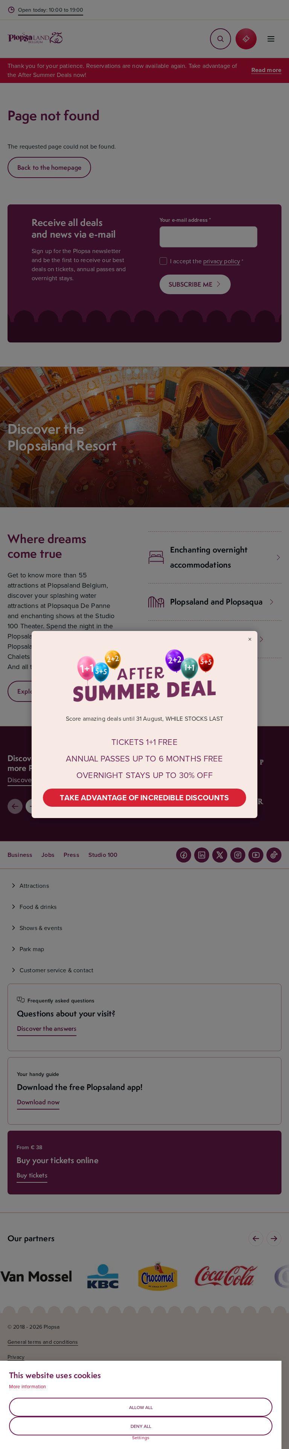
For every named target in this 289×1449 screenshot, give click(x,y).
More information (27, 1386)
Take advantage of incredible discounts (144, 797)
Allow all (141, 1407)
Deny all (141, 1426)
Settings (140, 1437)
